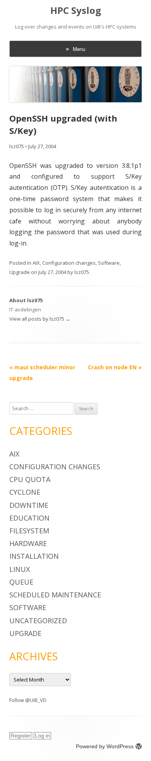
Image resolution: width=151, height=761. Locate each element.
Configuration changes (69, 262)
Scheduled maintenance (55, 594)
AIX (36, 262)
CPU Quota (29, 479)
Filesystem (29, 530)
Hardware (28, 543)
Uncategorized (38, 620)
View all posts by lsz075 (39, 318)
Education (29, 518)
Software (109, 262)
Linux (19, 569)
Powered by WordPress (105, 746)
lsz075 (16, 146)
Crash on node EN (115, 367)
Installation (34, 556)
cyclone (24, 492)
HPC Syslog (75, 11)
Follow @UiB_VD (27, 700)
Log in (42, 735)
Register (20, 735)
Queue (21, 582)
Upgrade (19, 272)
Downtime (28, 505)
